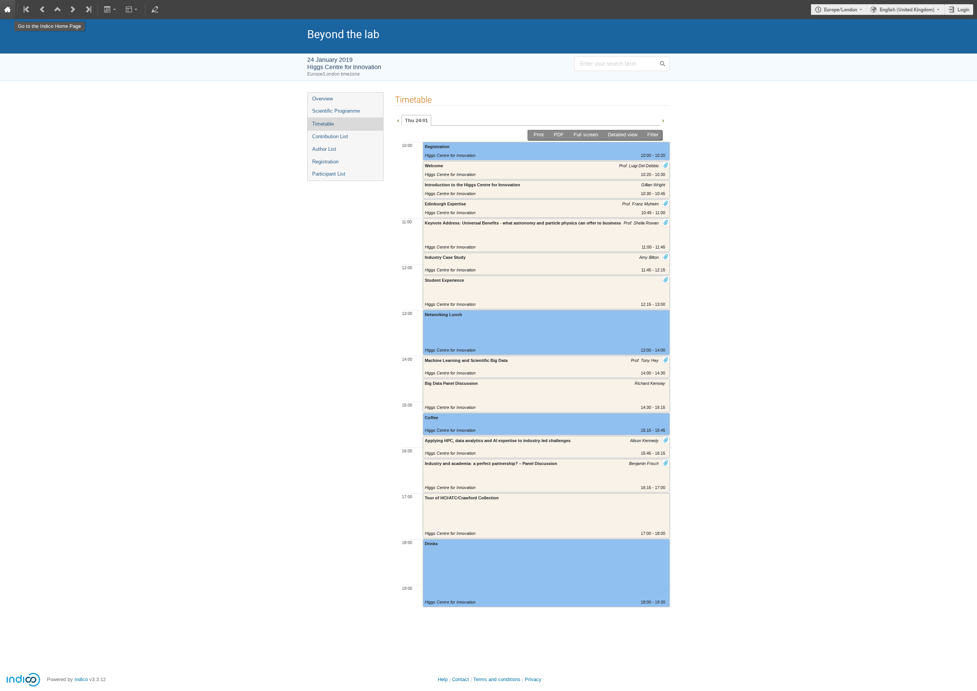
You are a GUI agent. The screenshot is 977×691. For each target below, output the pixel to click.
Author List (324, 149)
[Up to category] (57, 9)
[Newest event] (87, 9)
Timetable (323, 124)
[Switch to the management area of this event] (155, 9)
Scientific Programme (336, 111)
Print (539, 134)
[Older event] (42, 9)
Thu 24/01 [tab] (416, 120)
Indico (81, 679)
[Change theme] (132, 9)
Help (443, 679)
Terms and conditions (497, 679)
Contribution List (330, 136)
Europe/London (840, 9)
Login (963, 9)
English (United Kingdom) (907, 9)
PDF (559, 134)
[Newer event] (73, 9)
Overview (322, 99)
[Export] (110, 9)
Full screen (586, 134)
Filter (652, 134)
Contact (460, 679)
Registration (325, 162)
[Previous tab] (398, 120)
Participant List (328, 174)
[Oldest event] (27, 9)
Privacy (533, 679)
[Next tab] (663, 120)
